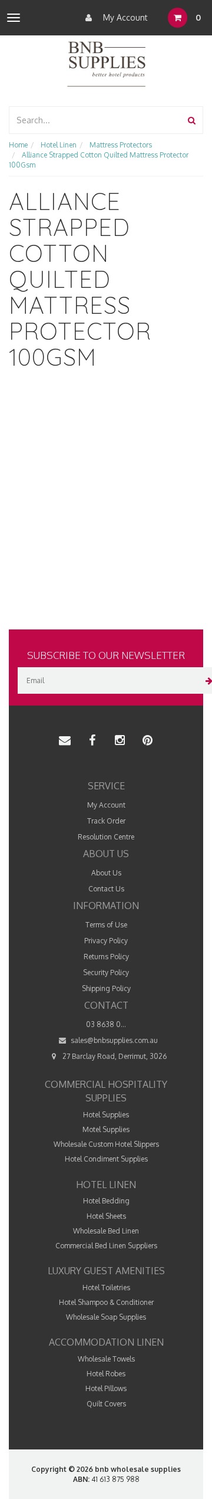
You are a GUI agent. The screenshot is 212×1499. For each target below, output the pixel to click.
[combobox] (95, 120)
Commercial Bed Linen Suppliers (106, 1245)
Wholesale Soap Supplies (106, 1317)
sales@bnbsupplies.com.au (113, 1040)
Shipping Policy (106, 988)
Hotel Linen (106, 1184)
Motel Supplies (106, 1129)
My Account (124, 17)
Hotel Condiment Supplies (106, 1158)
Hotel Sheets (106, 1216)
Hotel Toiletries (106, 1287)
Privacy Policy (106, 940)
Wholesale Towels (106, 1358)
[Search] (192, 120)
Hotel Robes (106, 1373)
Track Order (106, 820)
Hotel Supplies (106, 1114)
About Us (106, 872)
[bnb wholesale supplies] (106, 62)
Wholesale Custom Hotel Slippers (106, 1144)
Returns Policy (106, 956)
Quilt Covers (106, 1403)
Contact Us (106, 888)
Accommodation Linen (106, 1342)
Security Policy (106, 972)
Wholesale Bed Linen (106, 1230)
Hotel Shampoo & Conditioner (106, 1302)
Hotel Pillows (106, 1388)
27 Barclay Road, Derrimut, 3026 (114, 1056)
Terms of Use (106, 924)
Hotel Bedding (106, 1200)
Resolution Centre (106, 836)
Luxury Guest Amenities (106, 1271)
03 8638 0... (106, 1024)
